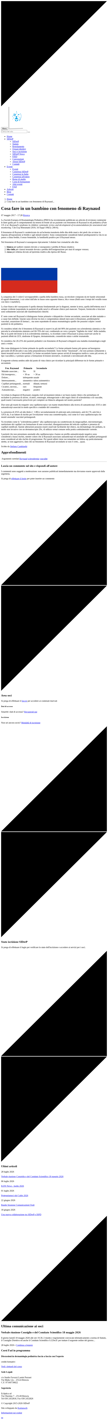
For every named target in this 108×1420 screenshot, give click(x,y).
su (2, 1417)
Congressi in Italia (20, 174)
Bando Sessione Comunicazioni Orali (17, 1205)
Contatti (15, 164)
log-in (24, 701)
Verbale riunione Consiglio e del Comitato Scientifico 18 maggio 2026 (32, 1176)
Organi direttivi (19, 149)
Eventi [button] (10, 166)
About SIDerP (18, 161)
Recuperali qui (30, 712)
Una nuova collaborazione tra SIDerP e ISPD (21, 1214)
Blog (9, 192)
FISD (14, 156)
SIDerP (15, 141)
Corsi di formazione (21, 182)
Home (9, 136)
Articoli (10, 189)
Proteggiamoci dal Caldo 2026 (14, 1195)
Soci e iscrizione (19, 151)
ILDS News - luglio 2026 (12, 1186)
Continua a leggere (24, 1345)
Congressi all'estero (21, 176)
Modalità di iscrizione (30, 723)
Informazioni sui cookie (11, 1413)
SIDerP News (18, 154)
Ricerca (26, 215)
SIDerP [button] (10, 139)
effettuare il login (18, 478)
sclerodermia (33, 459)
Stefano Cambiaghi (18, 446)
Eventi (15, 169)
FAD (14, 187)
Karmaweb (22, 1408)
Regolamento (18, 146)
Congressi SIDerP (20, 171)
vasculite (44, 459)
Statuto (15, 144)
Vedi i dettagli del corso (11, 1366)
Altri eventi (17, 184)
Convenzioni (18, 159)
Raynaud (23, 459)
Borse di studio (19, 179)
